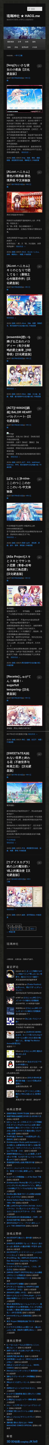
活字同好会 (31, 915)
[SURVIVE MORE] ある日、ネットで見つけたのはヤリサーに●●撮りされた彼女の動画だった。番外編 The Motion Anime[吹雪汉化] (24, 1038)
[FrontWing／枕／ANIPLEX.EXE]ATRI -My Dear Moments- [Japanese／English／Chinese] (24, 1260)
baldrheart (36, 462)
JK (31, 1441)
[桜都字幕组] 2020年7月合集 (18, 1113)
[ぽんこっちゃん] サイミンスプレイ (21, 1416)
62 (39, 754)
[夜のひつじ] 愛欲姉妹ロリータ (19, 1278)
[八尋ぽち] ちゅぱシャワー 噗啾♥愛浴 (21, 1399)
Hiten (24, 394)
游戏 (9, 47)
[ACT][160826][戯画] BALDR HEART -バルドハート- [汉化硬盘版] (19, 414)
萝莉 (16, 850)
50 (39, 557)
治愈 (28, 739)
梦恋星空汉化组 (17, 160)
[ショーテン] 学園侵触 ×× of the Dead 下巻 (24, 1176)
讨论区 (34, 47)
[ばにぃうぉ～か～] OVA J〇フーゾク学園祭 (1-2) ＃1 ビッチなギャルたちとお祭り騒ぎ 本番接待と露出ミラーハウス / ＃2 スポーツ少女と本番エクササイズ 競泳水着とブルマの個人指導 (24, 1128)
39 (39, 479)
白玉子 (34, 739)
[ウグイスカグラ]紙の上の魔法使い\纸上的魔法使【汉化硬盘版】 (18, 868)
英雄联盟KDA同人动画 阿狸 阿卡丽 (20, 1162)
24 (39, 66)
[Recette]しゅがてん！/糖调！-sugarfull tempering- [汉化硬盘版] (19, 685)
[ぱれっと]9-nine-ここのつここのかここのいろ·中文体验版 (19, 484)
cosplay (24, 1441)
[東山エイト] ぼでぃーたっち (18, 1382)
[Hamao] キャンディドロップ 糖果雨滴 (22, 1370)
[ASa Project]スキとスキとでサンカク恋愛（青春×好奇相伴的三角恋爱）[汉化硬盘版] (19, 565)
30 (39, 266)
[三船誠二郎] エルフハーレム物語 (20, 1411)
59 (39, 338)
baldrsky (10, 464)
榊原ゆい (15, 254)
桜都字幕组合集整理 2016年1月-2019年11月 (24, 1116)
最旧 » (32, 928)
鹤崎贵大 (28, 160)
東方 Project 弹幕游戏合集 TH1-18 (20, 1321)
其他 (16, 47)
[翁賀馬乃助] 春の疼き (15, 1356)
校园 (8, 160)
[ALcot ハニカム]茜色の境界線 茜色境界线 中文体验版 (18, 175)
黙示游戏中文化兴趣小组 (19, 325)
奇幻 (23, 739)
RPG (17, 464)
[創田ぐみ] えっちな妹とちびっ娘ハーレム (23, 1350)
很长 (33, 157)
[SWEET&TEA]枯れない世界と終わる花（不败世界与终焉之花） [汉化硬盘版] (19, 761)
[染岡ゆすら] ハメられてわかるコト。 (22, 1388)
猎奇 (16, 545)
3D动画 (15, 1441)
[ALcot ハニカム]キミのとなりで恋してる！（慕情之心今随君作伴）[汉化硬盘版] (18, 274)
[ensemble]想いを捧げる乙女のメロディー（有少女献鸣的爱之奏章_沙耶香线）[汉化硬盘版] (19, 345)
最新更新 (10, 41)
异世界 (34, 543)
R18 (23, 848)
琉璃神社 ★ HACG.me (23, 15)
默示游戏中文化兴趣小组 (24, 396)
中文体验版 (11, 839)
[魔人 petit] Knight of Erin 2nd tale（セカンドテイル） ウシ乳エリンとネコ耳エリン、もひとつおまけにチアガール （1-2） (24, 1208)
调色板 (22, 545)
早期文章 (11, 932)
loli (35, 1441)
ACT (23, 462)
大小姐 (34, 394)
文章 (19, 41)
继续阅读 (26, 152)
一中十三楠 (18, 55)
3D (8, 1441)
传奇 (8, 254)
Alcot (24, 252)
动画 (26, 41)
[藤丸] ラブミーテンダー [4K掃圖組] (21, 1376)
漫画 (34, 41)
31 (39, 172)
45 (39, 862)
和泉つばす (26, 543)
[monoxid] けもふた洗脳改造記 (19, 1315)
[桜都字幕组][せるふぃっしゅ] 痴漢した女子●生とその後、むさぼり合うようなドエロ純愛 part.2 (24, 1156)
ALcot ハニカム (33, 252)
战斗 (11, 545)
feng (23, 157)
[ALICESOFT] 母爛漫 (15, 1283)
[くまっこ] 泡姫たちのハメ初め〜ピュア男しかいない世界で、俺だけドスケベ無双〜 (29, 974)
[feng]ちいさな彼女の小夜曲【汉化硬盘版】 (18, 69)
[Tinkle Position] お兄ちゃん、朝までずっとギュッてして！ (29, 987)
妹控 (23, 915)
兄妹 (29, 323)
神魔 (21, 254)
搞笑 (38, 157)
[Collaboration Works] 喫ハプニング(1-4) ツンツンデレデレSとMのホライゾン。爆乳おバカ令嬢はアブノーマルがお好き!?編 (24, 1185)
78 (39, 408)
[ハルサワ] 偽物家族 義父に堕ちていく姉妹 (24, 1393)
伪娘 (28, 157)
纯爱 (34, 323)
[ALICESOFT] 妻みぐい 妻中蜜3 (19, 1237)
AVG (28, 462)
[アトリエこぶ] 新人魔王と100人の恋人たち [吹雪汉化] (28, 1094)
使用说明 (25, 47)
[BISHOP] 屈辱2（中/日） (17, 1292)
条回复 (35, 160)
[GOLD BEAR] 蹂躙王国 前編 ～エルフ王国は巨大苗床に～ (29, 1080)
